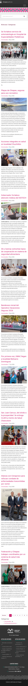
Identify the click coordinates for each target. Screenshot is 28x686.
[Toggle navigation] (26, 2)
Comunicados (4, 39)
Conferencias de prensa (10, 623)
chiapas (7, 2)
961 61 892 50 (18, 671)
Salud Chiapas (16, 635)
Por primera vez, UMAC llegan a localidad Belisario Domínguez (13, 359)
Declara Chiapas (20, 648)
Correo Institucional (20, 646)
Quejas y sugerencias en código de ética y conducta (6, 650)
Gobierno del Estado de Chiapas (13, 682)
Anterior (4, 615)
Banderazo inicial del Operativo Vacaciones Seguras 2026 (10, 308)
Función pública (6, 654)
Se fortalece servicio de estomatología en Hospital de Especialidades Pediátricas (13, 34)
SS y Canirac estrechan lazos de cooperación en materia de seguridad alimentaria (14, 251)
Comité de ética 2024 (7, 646)
